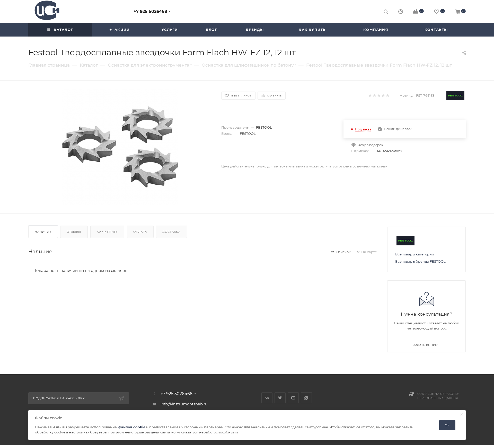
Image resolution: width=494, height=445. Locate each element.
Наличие (43, 232)
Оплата (140, 232)
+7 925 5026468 (150, 11)
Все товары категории (414, 254)
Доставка (171, 232)
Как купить (107, 232)
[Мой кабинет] (400, 12)
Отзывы (74, 232)
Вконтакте (266, 397)
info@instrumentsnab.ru (184, 404)
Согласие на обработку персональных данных (438, 396)
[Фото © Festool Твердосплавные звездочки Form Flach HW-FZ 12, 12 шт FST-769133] (120, 147)
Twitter (280, 397)
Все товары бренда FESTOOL (420, 261)
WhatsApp (306, 397)
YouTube (293, 397)
